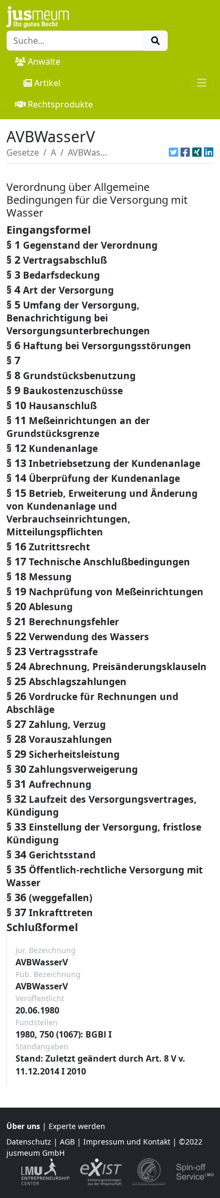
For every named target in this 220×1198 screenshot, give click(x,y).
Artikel (47, 83)
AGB (67, 1141)
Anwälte (44, 61)
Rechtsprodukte (60, 104)
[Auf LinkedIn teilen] (209, 152)
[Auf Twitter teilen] (173, 152)
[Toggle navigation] (202, 83)
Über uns (23, 1126)
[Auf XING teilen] (197, 152)
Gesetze (22, 152)
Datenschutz (28, 1141)
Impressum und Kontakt (126, 1141)
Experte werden (77, 1126)
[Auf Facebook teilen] (185, 152)
